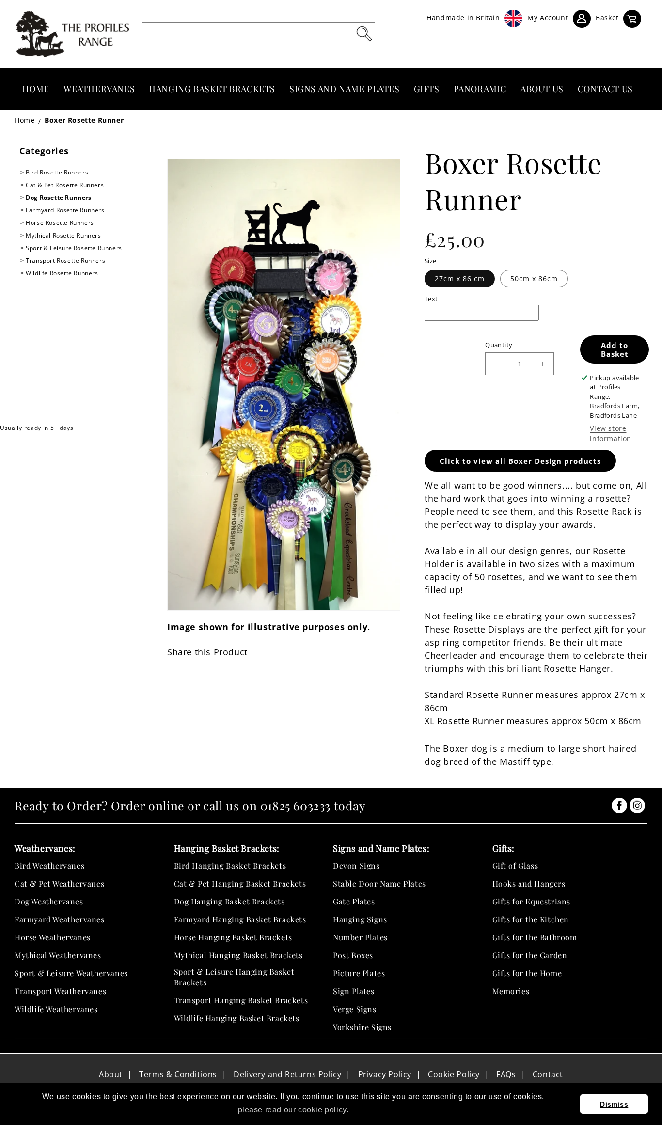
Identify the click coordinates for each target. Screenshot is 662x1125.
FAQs (506, 1074)
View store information (610, 433)
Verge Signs (355, 1009)
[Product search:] (364, 33)
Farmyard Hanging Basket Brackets (240, 919)
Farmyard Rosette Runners (65, 210)
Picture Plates (359, 973)
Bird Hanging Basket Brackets (230, 865)
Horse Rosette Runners (60, 223)
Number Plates (360, 937)
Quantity (498, 344)
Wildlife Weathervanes (56, 1009)
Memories (511, 991)
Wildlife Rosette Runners (62, 273)
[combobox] (258, 34)
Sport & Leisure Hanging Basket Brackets (234, 977)
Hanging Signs (360, 919)
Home (24, 120)
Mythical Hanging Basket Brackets (238, 955)
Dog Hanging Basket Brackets (229, 901)
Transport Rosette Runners (65, 260)
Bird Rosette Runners (57, 172)
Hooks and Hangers (529, 883)
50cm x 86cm (534, 278)
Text (431, 298)
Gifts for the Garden (529, 955)
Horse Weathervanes (53, 937)
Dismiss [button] (614, 1104)
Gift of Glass (515, 865)
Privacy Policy (384, 1074)
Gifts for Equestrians (531, 901)
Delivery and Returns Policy (287, 1074)
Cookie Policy (454, 1074)
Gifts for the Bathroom (534, 937)
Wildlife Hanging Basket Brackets (236, 1018)
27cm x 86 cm (460, 278)
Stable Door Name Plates (379, 883)
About (111, 1074)
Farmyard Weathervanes (60, 919)
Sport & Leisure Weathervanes (71, 973)
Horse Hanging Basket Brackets (233, 937)
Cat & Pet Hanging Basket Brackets (240, 883)
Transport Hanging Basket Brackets (241, 1000)
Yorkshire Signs (362, 1027)
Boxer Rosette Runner (84, 120)
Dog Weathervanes (49, 901)
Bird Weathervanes (49, 865)
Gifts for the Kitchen (530, 919)
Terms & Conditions (178, 1074)
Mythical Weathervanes (58, 955)
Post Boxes (353, 955)
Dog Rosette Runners (58, 197)
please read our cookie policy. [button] (293, 1110)
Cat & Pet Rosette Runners (65, 185)
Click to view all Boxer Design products (520, 461)
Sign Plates (354, 991)
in (619, 805)
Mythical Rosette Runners (63, 235)
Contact (548, 1074)
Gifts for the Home (527, 973)
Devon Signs (356, 865)
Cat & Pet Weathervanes (59, 883)
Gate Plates (354, 901)
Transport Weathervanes (60, 991)
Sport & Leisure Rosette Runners (74, 248)
